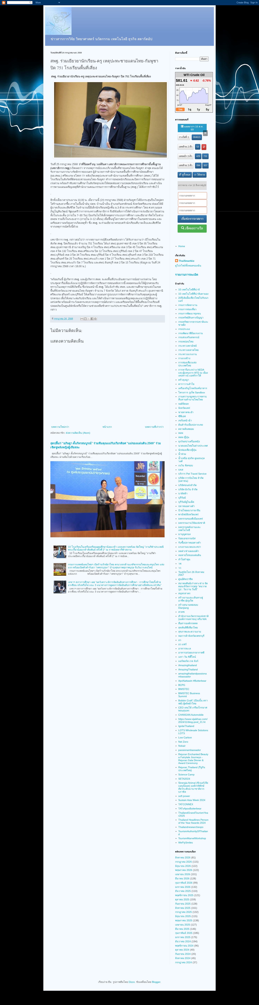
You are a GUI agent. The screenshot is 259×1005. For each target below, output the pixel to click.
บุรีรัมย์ (182, 497)
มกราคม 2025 (182, 937)
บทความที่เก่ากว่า (154, 426)
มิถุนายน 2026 (183, 866)
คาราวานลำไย (186, 384)
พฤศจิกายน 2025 (184, 895)
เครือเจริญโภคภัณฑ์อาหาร (192, 388)
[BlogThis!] (85, 319)
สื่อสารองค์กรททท (188, 623)
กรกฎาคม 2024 (183, 962)
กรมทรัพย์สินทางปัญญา (191, 317)
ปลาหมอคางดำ (186, 506)
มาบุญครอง (184, 534)
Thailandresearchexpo (190, 827)
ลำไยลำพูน (184, 559)
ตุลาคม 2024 (182, 949)
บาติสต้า (182, 493)
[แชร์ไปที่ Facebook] (92, 319)
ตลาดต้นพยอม (186, 429)
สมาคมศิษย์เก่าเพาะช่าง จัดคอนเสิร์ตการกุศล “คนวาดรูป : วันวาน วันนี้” (193, 586)
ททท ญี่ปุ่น (183, 437)
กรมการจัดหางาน (187, 305)
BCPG (181, 685)
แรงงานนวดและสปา (189, 546)
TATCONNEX (185, 804)
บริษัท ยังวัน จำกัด (188, 489)
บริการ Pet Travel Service (192, 473)
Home (181, 246)
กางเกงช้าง (184, 358)
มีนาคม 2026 (182, 878)
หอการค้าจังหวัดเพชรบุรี (191, 635)
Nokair (182, 745)
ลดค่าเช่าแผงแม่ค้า (188, 551)
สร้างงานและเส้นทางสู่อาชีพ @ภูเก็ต (190, 599)
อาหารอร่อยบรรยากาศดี (191, 652)
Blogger (156, 982)
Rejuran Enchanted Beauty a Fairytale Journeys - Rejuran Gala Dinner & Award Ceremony (193, 758)
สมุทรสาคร (184, 593)
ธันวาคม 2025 (183, 891)
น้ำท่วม (182, 454)
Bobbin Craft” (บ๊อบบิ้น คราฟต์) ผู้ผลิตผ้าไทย (193, 702)
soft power (184, 796)
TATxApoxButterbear (189, 808)
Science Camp (186, 774)
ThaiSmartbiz (186, 260)
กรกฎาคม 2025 (183, 912)
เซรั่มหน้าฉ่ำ (185, 420)
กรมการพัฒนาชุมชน (189, 313)
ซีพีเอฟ (182, 416)
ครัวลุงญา (183, 379)
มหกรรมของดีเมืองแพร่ (190, 518)
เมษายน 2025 (182, 924)
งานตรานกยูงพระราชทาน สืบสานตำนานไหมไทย (192, 398)
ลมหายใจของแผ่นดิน (189, 555)
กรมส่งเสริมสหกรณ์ (188, 337)
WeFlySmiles (185, 842)
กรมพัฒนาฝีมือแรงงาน (190, 333)
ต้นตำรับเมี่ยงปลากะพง (190, 424)
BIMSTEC (183, 689)
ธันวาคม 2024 (183, 941)
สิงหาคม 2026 (182, 857)
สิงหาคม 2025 (182, 907)
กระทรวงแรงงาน (187, 354)
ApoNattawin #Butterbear (192, 680)
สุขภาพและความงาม (189, 631)
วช (179, 563)
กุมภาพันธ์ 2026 (183, 882)
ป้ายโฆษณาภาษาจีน (189, 510)
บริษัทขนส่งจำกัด (187, 485)
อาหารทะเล (184, 648)
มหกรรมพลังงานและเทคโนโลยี (189, 528)
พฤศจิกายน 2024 (184, 945)
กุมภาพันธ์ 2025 (183, 933)
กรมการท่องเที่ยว (187, 309)
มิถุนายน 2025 (183, 916)
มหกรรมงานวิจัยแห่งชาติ (191, 522)
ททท (180, 433)
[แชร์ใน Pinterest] (95, 319)
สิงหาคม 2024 (182, 958)
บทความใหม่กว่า (60, 426)
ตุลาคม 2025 (182, 899)
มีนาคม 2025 (182, 928)
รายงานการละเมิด (186, 274)
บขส (180, 469)
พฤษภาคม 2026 (183, 870)
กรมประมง (184, 329)
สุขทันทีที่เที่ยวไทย (188, 627)
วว (179, 567)
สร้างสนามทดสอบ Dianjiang (188, 606)
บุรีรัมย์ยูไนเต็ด (186, 501)
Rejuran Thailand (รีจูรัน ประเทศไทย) (191, 769)
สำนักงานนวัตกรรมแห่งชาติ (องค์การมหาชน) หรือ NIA (193, 617)
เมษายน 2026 (182, 874)
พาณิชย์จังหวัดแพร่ (188, 514)
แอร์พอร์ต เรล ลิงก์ (188, 661)
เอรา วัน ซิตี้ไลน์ (187, 656)
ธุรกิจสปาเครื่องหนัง (189, 441)
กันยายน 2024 (183, 953)
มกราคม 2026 (182, 887)
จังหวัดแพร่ (184, 408)
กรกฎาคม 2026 (183, 861)
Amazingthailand (187, 665)
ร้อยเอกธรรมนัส (187, 538)
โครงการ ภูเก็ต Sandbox (191, 392)
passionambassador (189, 750)
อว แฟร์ (182, 644)
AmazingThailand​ (188, 669)
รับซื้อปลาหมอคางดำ (189, 542)
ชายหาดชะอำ (185, 412)
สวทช (181, 611)
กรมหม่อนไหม (185, 341)
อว (179, 640)
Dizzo (132, 982)
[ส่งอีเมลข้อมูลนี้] (82, 319)
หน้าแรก (107, 426)
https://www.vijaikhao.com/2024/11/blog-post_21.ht (193, 720)
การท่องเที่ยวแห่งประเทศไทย (187, 364)
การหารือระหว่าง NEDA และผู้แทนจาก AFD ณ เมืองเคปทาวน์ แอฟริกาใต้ (193, 372)
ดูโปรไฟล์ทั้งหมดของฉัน (188, 265)
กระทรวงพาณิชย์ (187, 345)
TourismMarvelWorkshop (192, 838)
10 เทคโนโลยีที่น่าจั (189, 289)
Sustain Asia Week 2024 (191, 800)
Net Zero (183, 741)
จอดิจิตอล (183, 403)
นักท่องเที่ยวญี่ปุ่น (187, 449)
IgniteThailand (186, 726)
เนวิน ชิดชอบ (185, 465)
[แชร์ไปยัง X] (88, 319)
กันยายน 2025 (183, 903)
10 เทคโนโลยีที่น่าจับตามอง (193, 293)
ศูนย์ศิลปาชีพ (185, 579)
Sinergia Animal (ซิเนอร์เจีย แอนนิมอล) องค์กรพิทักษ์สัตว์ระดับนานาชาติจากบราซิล (193, 787)
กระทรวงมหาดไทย (188, 350)
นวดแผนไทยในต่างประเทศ (193, 445)
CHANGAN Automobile (191, 714)
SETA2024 (184, 778)
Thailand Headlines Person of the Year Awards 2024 (193, 821)
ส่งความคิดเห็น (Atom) (78, 432)
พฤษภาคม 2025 (183, 920)
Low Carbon (185, 737)
